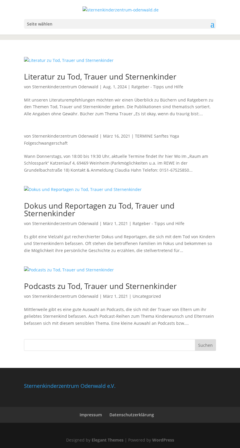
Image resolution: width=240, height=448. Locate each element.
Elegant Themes (108, 440)
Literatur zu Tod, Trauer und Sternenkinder (100, 76)
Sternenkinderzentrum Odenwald (65, 86)
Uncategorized (147, 296)
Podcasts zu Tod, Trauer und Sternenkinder (100, 286)
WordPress (163, 440)
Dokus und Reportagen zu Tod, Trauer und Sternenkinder (99, 209)
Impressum (91, 414)
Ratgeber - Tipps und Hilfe (157, 86)
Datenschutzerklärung (131, 414)
